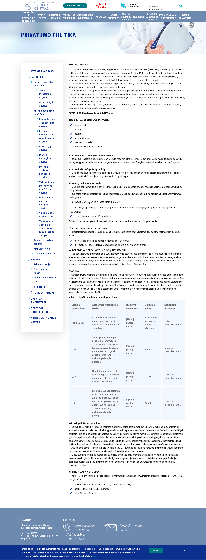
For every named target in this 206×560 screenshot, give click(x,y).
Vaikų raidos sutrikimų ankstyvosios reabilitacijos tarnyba (47, 228)
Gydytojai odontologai (39, 310)
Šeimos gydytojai (42, 292)
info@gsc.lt (126, 530)
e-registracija (75, 5)
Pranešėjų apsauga (55, 17)
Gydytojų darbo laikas (43, 271)
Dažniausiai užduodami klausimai (152, 17)
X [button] (184, 550)
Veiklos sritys (42, 17)
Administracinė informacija (85, 17)
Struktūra (38, 287)
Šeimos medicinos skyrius (45, 94)
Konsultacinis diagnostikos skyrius (47, 123)
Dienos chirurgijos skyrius (45, 158)
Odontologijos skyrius (47, 104)
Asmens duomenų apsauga (126, 17)
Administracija (42, 264)
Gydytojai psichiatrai (38, 300)
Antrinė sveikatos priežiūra (44, 112)
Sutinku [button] (156, 550)
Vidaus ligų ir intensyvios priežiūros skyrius (46, 187)
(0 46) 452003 (79, 539)
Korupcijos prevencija (69, 17)
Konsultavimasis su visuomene (168, 17)
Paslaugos (101, 16)
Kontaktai (37, 259)
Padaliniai (37, 77)
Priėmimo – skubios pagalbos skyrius (45, 172)
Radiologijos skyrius (46, 148)
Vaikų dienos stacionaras (46, 215)
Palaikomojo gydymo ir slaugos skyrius (46, 203)
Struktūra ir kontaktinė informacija (28, 16)
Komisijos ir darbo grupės (43, 319)
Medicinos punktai (44, 253)
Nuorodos (138, 16)
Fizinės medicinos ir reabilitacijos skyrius (47, 136)
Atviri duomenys (113, 17)
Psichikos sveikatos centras (45, 242)
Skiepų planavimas (185, 17)
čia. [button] (94, 556)
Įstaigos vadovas (42, 71)
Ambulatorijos (42, 248)
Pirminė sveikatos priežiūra (44, 84)
